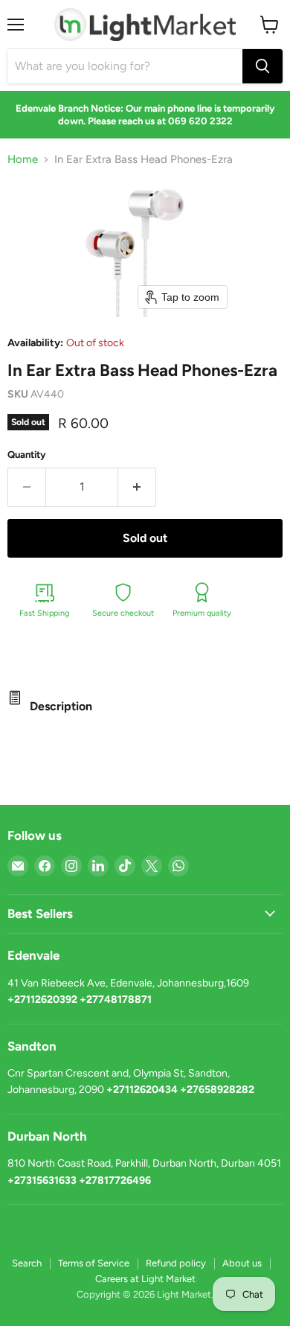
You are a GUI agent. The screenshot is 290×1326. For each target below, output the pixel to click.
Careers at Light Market (145, 1278)
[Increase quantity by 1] (137, 487)
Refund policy (176, 1263)
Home (22, 159)
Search (27, 1263)
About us (242, 1263)
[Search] (262, 66)
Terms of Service (93, 1263)
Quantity (26, 454)
